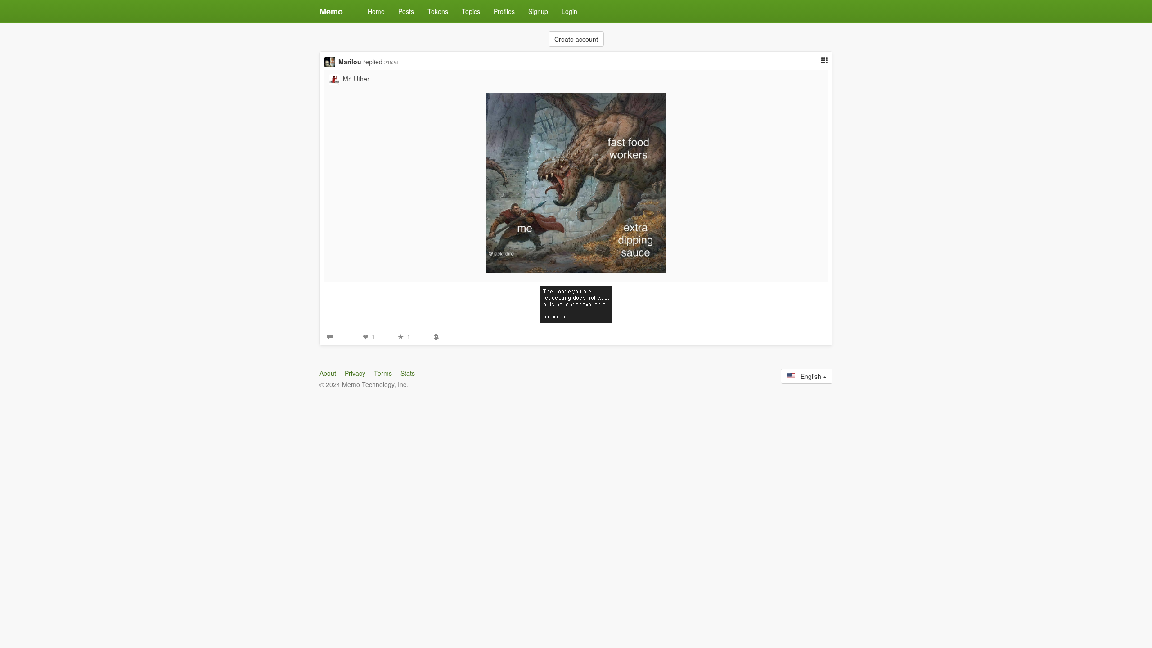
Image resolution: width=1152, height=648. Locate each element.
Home (376, 11)
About (328, 373)
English (809, 376)
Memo (331, 11)
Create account (576, 39)
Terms (383, 373)
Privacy (355, 373)
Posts (406, 11)
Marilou (349, 61)
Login (569, 11)
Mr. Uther (356, 78)
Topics (471, 11)
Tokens (438, 11)
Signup (538, 11)
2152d (391, 62)
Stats (407, 373)
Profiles (504, 11)
